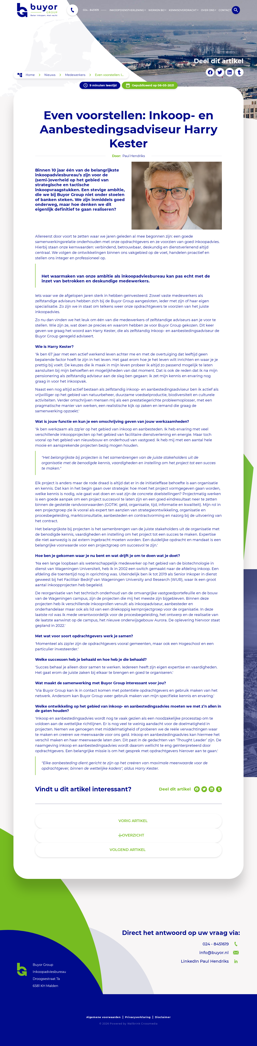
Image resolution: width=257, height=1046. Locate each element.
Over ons (207, 10)
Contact (225, 10)
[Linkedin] (229, 72)
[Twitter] (219, 72)
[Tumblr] (239, 72)
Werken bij (156, 10)
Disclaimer (163, 1017)
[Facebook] (210, 72)
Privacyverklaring (138, 1017)
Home (30, 75)
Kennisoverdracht (183, 10)
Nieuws (49, 75)
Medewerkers (75, 75)
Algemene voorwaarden (103, 1017)
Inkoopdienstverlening (126, 10)
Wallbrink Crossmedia (142, 1023)
